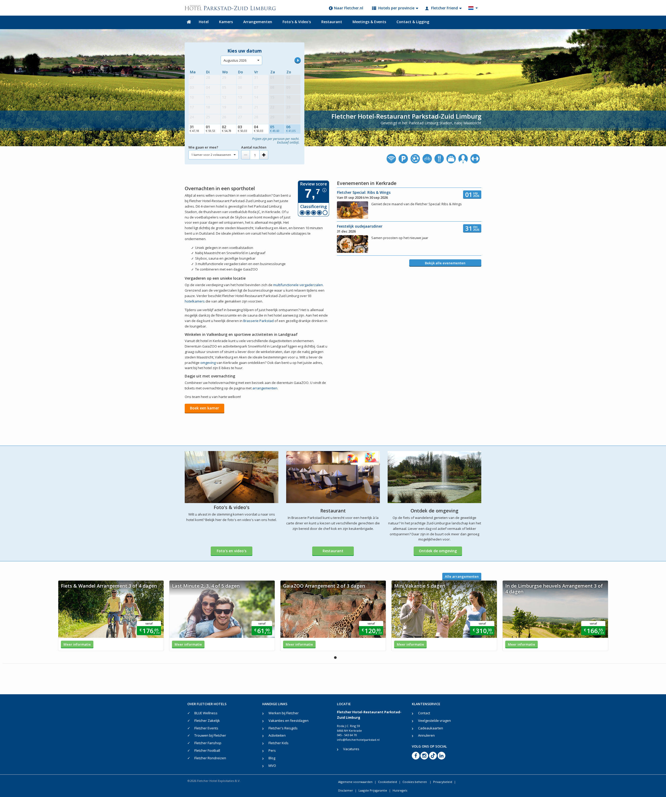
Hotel (204, 21)
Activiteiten (277, 735)
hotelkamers (195, 301)
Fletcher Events (206, 728)
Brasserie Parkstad (258, 320)
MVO (272, 765)
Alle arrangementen (462, 576)
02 (226, 128)
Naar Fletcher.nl (348, 7)
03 (242, 128)
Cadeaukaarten (430, 728)
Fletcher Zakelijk (207, 720)
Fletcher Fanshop (207, 743)
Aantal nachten (253, 147)
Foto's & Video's (297, 21)
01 (210, 128)
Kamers (226, 21)
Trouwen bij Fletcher (210, 735)
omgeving (208, 362)
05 (274, 128)
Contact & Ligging (412, 21)
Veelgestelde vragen (434, 720)
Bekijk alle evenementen (445, 263)
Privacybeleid (442, 782)
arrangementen (264, 388)
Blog (271, 758)
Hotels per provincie (396, 7)
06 (291, 128)
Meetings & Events (369, 21)
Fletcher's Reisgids (283, 728)
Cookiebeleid (387, 782)
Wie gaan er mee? (203, 147)
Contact (424, 713)
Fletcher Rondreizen (210, 758)
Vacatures (351, 749)
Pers (272, 750)
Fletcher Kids (278, 743)
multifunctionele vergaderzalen (298, 284)
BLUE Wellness (205, 713)
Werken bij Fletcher (283, 713)
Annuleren (426, 735)
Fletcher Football (207, 750)
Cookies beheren (415, 782)
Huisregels (400, 790)
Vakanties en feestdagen (288, 720)
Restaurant (331, 21)
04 (258, 128)
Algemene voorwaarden (355, 782)
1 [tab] (335, 657)
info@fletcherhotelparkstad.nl (358, 740)
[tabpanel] (110, 615)
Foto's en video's (231, 550)
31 (194, 128)
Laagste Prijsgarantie (372, 790)
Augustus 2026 (234, 60)
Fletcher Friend (444, 7)
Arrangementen (257, 21)
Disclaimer (345, 790)
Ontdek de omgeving (438, 550)
